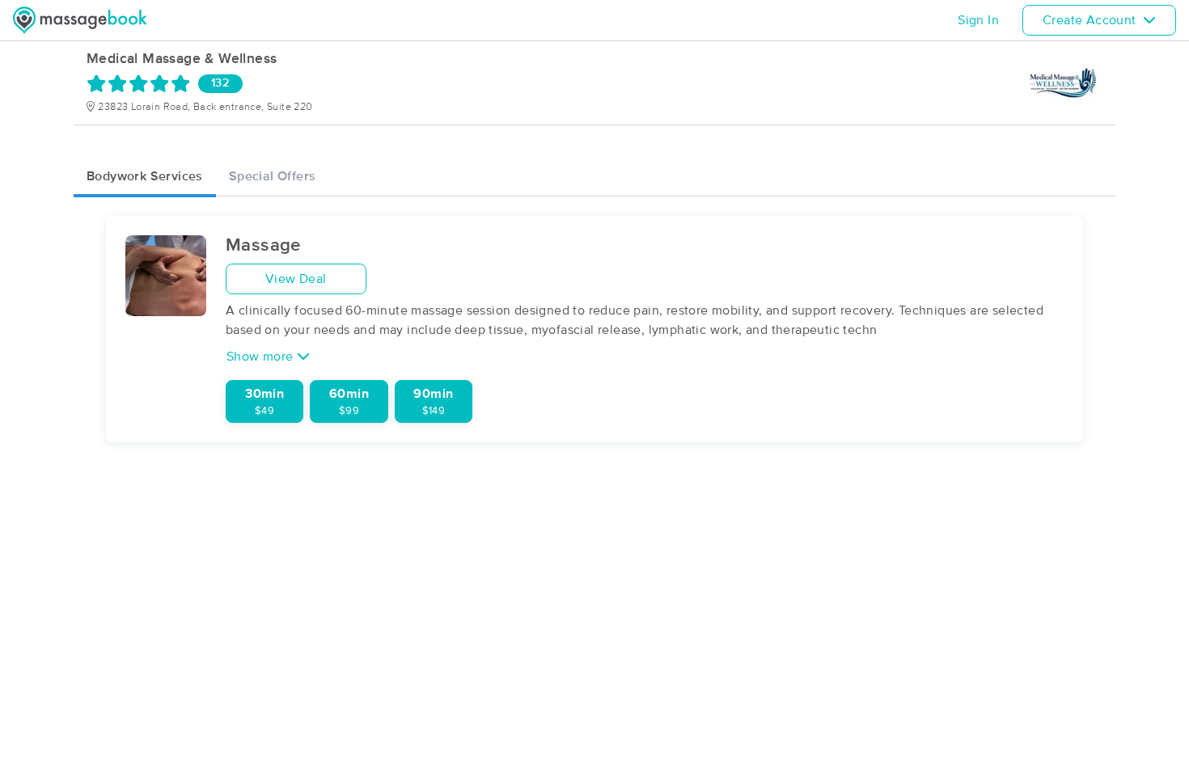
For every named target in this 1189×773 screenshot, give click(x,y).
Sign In (978, 20)
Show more (261, 356)
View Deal (296, 278)
